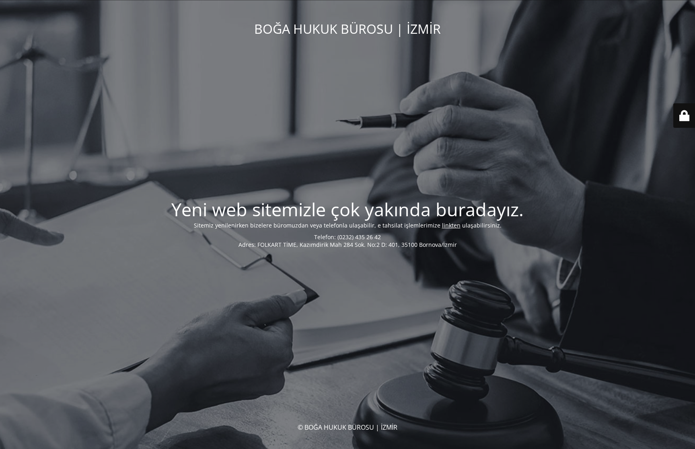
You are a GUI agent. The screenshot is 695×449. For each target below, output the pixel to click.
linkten (451, 225)
